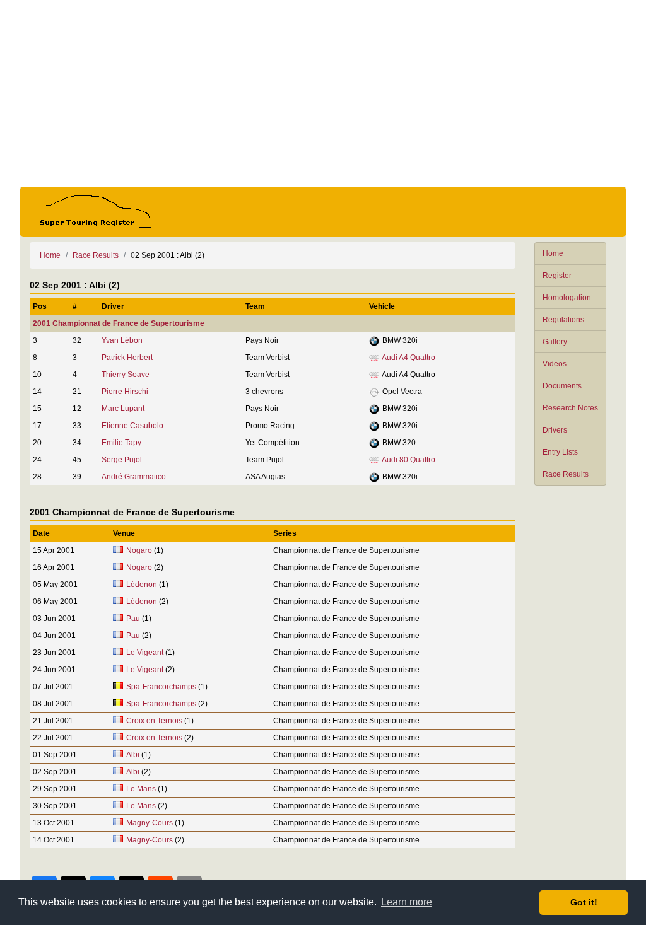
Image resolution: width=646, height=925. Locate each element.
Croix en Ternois (154, 720)
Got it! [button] (583, 902)
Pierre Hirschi (125, 391)
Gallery (555, 341)
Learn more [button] (406, 902)
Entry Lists (560, 452)
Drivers (555, 430)
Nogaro (139, 550)
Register (557, 275)
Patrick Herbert (127, 357)
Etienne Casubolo (132, 425)
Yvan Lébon (122, 340)
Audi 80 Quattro (408, 459)
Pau (133, 618)
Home (553, 253)
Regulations (563, 319)
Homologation (567, 297)
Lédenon (141, 584)
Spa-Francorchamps (161, 686)
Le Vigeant (144, 652)
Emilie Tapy (121, 442)
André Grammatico (134, 476)
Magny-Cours (149, 822)
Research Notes (570, 408)
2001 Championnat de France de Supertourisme (118, 323)
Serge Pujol (122, 459)
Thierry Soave (126, 374)
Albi (132, 754)
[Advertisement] (323, 93)
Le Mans (141, 788)
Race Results (566, 474)
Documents (562, 385)
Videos (555, 363)
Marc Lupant (123, 408)
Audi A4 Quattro (408, 357)
